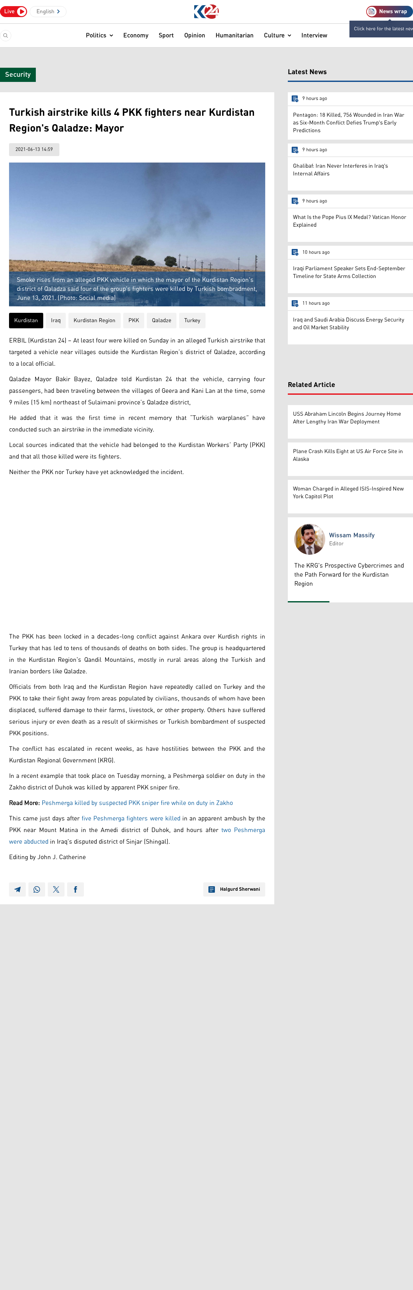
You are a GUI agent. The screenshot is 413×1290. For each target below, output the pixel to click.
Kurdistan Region (95, 320)
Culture (274, 35)
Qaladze (161, 320)
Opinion (194, 35)
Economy (135, 35)
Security (18, 75)
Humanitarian (235, 35)
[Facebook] (75, 889)
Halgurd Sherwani (240, 889)
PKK (133, 320)
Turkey (192, 320)
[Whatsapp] (36, 889)
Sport (166, 35)
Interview (314, 35)
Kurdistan (26, 320)
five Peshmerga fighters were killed (131, 818)
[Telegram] (17, 889)
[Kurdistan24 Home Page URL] (206, 12)
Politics (96, 35)
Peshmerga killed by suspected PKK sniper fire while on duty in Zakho (137, 803)
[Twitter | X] (56, 889)
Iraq (56, 320)
